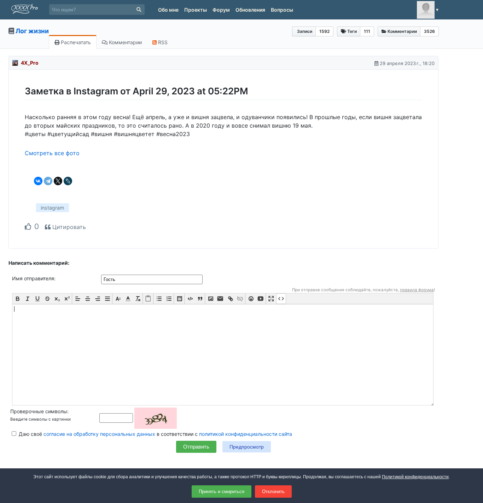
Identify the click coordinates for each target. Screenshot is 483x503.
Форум (221, 10)
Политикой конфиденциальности (415, 476)
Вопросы (282, 10)
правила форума (417, 289)
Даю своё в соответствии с (154, 434)
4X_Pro (30, 63)
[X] (58, 181)
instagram (52, 208)
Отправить (196, 447)
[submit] (138, 9)
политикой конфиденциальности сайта (245, 434)
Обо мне (168, 10)
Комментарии (124, 42)
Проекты (195, 10)
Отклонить (273, 491)
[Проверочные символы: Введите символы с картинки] (138, 418)
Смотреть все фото (52, 153)
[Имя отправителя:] (152, 279)
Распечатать (75, 42)
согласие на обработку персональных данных (99, 434)
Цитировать (68, 226)
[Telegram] (48, 181)
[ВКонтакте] (38, 181)
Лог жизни (32, 31)
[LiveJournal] (68, 181)
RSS (162, 42)
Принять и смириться (221, 491)
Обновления (250, 10)
